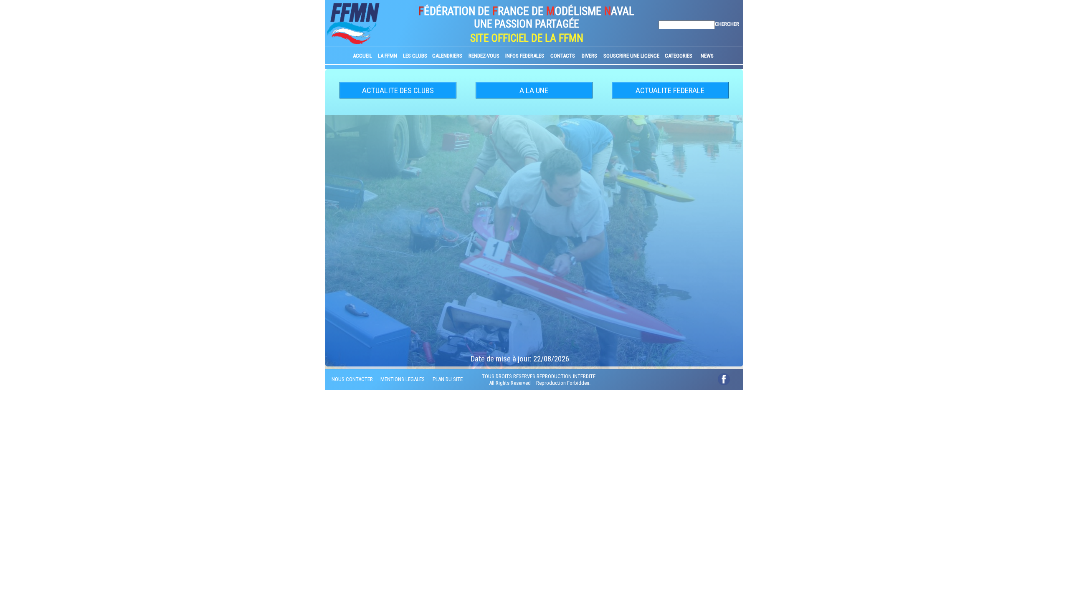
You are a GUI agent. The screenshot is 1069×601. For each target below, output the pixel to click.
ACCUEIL (362, 56)
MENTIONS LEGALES (402, 379)
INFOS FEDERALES (524, 56)
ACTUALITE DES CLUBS (398, 90)
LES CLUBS (415, 56)
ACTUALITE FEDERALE (670, 90)
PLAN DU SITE (448, 379)
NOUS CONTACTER (352, 379)
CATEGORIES (678, 56)
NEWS (707, 56)
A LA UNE (533, 90)
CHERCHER (727, 24)
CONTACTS (562, 56)
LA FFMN (387, 56)
